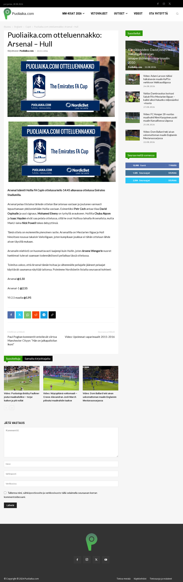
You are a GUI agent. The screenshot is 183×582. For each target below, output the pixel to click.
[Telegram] (44, 314)
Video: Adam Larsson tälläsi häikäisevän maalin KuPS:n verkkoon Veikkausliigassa (157, 79)
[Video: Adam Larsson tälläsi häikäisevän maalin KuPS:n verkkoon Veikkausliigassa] (132, 79)
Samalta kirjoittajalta (37, 358)
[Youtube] (105, 559)
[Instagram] (163, 3)
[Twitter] (169, 3)
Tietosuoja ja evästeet (161, 578)
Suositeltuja (13, 358)
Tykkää (173, 165)
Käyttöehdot (140, 578)
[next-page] (12, 407)
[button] (177, 14)
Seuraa (172, 173)
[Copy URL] (52, 314)
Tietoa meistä (123, 578)
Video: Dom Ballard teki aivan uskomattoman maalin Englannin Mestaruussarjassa (99, 397)
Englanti (18, 26)
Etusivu (7, 26)
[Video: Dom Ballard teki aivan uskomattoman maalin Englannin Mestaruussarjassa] (100, 378)
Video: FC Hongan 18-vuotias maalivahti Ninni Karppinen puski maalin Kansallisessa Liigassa (160, 117)
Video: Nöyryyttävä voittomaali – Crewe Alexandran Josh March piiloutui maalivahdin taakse (60, 397)
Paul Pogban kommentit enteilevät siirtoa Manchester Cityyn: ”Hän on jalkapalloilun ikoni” (32, 340)
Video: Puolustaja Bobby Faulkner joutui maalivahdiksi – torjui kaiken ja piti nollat (21, 397)
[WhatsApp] (27, 314)
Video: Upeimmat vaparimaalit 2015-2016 (90, 336)
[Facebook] (157, 3)
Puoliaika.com (26, 51)
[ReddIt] (35, 314)
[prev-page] (6, 407)
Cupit (28, 26)
